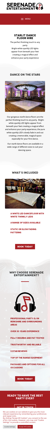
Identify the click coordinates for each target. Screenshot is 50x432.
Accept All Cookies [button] (25, 427)
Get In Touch (25, 407)
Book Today (25, 246)
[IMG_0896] (25, 208)
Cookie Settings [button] (9, 427)
